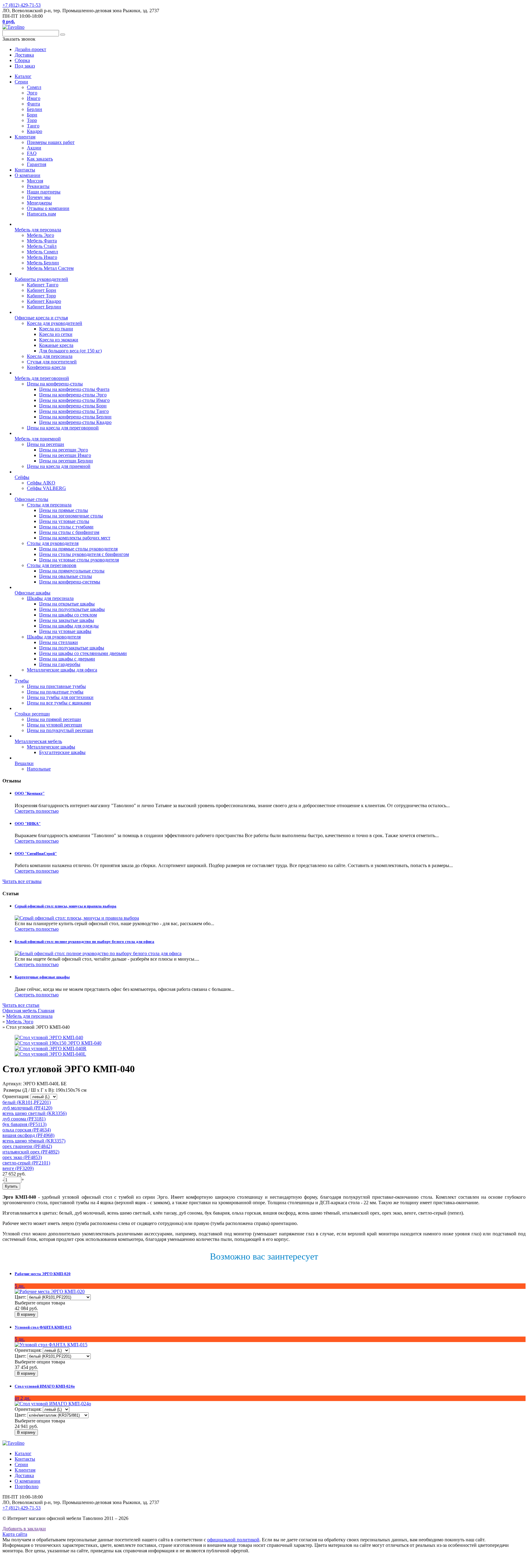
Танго (33, 125)
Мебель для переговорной (42, 378)
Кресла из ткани (56, 328)
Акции (34, 147)
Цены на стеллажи (58, 642)
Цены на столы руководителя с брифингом (84, 554)
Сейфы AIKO (41, 482)
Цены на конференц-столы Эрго (73, 394)
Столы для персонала (49, 504)
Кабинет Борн (41, 290)
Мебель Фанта (42, 240)
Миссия (35, 180)
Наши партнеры (44, 191)
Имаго (33, 98)
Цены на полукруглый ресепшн (60, 730)
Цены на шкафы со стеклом (68, 614)
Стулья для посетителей (52, 361)
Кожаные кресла (56, 345)
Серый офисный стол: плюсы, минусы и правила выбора (65, 906)
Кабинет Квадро (44, 301)
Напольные (39, 768)
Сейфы (22, 477)
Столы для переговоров (51, 565)
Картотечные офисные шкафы (42, 977)
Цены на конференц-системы (69, 581)
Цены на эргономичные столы (71, 515)
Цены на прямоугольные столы (72, 570)
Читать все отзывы (22, 881)
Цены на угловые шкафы (65, 631)
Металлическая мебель (38, 741)
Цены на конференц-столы (55, 383)
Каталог (23, 76)
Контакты (25, 169)
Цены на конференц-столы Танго (74, 411)
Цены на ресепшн (45, 444)
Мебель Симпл (42, 251)
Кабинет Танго (42, 284)
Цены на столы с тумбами (66, 526)
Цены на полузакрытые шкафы (71, 647)
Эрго (32, 92)
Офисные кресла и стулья (41, 317)
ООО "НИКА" (28, 823)
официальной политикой (233, 1539)
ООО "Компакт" (30, 793)
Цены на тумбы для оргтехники (60, 697)
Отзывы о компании (48, 208)
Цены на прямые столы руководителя (78, 548)
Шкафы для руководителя (54, 636)
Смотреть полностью (37, 811)
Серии (21, 81)
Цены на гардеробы (59, 664)
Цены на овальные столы (65, 576)
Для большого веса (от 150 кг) (70, 350)
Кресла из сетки (55, 334)
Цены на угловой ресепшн (54, 724)
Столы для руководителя (53, 543)
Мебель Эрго (40, 235)
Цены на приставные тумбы (56, 686)
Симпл (34, 87)
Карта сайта (14, 1534)
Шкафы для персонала (50, 598)
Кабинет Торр (41, 295)
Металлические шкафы (51, 746)
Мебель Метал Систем (50, 268)
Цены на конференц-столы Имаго (74, 400)
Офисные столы (31, 499)
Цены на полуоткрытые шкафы (72, 609)
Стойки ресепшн (32, 713)
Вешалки (24, 763)
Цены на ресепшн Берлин (66, 460)
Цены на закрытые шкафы (66, 620)
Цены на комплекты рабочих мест (74, 537)
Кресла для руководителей (54, 323)
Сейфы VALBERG (46, 488)
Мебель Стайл (42, 246)
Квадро (34, 131)
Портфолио (26, 1486)
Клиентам (25, 136)
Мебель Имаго (42, 257)
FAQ (32, 153)
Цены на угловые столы (64, 521)
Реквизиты (38, 186)
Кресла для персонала (49, 356)
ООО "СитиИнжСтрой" (36, 853)
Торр (32, 120)
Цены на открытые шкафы (67, 603)
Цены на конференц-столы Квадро (75, 422)
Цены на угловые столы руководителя (79, 559)
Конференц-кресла (46, 367)
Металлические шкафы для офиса (62, 669)
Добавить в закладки (24, 1528)
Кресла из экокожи (58, 339)
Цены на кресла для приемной (58, 466)
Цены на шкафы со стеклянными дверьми (83, 653)
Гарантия (36, 164)
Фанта (33, 103)
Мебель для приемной (38, 438)
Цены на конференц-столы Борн (73, 405)
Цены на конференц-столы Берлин (75, 416)
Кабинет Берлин (44, 306)
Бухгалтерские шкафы (62, 752)
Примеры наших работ (51, 142)
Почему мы (39, 197)
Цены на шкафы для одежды (69, 625)
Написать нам (41, 213)
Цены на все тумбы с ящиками (59, 702)
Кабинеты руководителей (41, 279)
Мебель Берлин (43, 262)
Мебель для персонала (38, 229)
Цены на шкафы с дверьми (67, 658)
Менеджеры (39, 202)
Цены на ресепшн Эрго (63, 449)
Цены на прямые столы (63, 510)
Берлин (34, 109)
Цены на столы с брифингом (69, 532)
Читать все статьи (20, 1005)
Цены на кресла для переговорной (63, 427)
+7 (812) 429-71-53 (21, 5)
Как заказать (40, 158)
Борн (32, 114)
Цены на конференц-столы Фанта (74, 389)
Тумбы (22, 680)
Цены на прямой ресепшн (54, 719)
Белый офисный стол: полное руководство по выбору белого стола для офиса (84, 941)
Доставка (24, 1475)
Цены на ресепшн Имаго (65, 455)
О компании (27, 175)
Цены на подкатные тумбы (55, 691)
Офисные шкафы (32, 592)
